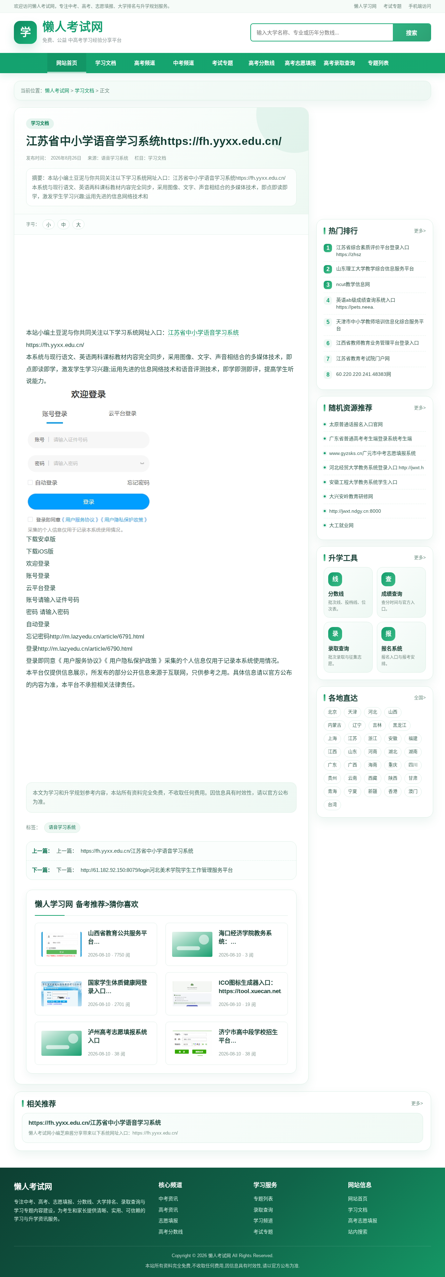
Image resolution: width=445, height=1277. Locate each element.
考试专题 (392, 6)
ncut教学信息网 (353, 284)
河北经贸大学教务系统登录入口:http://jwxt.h (376, 467)
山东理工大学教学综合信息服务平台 (375, 268)
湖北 (392, 751)
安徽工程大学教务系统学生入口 (363, 482)
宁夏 (352, 791)
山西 (392, 711)
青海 (332, 791)
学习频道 (263, 1220)
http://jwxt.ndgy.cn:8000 (355, 511)
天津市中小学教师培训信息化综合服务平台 (380, 325)
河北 (372, 711)
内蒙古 (334, 725)
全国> (420, 697)
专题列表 (378, 63)
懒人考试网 (57, 90)
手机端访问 (419, 6)
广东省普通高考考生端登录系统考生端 (370, 438)
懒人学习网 (365, 6)
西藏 (372, 778)
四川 (413, 764)
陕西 (392, 778)
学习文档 (105, 63)
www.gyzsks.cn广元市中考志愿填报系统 (372, 453)
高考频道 (144, 63)
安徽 (392, 738)
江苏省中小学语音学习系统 (203, 333)
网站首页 (66, 63)
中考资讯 (168, 1198)
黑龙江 (399, 725)
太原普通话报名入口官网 (356, 424)
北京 (332, 711)
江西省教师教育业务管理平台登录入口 (377, 343)
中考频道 (183, 63)
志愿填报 (168, 1220)
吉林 (377, 725)
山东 (352, 751)
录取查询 (263, 1210)
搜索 (411, 33)
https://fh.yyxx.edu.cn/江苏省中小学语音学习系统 (137, 851)
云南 (352, 778)
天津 (352, 711)
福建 (413, 738)
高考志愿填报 (300, 63)
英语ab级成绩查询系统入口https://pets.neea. (365, 303)
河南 (372, 751)
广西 (352, 764)
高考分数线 (262, 63)
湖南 (413, 751)
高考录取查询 (339, 63)
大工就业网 (341, 525)
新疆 (372, 791)
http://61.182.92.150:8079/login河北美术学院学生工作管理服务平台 (157, 870)
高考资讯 (168, 1210)
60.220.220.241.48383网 (363, 374)
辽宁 (357, 725)
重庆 (392, 764)
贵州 (332, 778)
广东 (332, 764)
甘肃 (413, 778)
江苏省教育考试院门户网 (363, 358)
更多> (420, 230)
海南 (372, 764)
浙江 (372, 738)
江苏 (352, 738)
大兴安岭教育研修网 (351, 496)
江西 (332, 751)
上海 (332, 738)
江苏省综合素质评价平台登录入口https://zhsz (372, 251)
